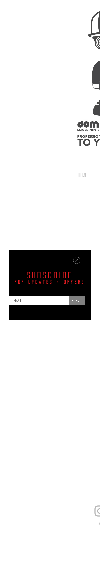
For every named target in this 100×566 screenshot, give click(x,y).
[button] (76, 260)
